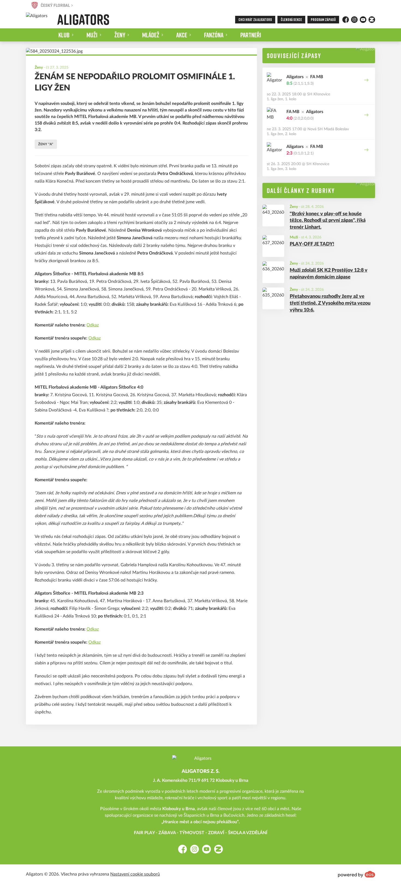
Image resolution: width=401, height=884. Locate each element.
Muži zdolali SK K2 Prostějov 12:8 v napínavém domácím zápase (328, 274)
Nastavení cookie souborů (135, 874)
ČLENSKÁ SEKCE (291, 19)
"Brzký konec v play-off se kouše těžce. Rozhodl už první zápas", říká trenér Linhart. (328, 220)
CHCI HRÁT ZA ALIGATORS (255, 19)
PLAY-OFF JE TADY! (312, 244)
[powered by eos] (356, 874)
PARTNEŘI (250, 35)
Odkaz (92, 325)
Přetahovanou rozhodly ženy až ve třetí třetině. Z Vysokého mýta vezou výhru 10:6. (330, 303)
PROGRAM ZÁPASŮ (323, 19)
